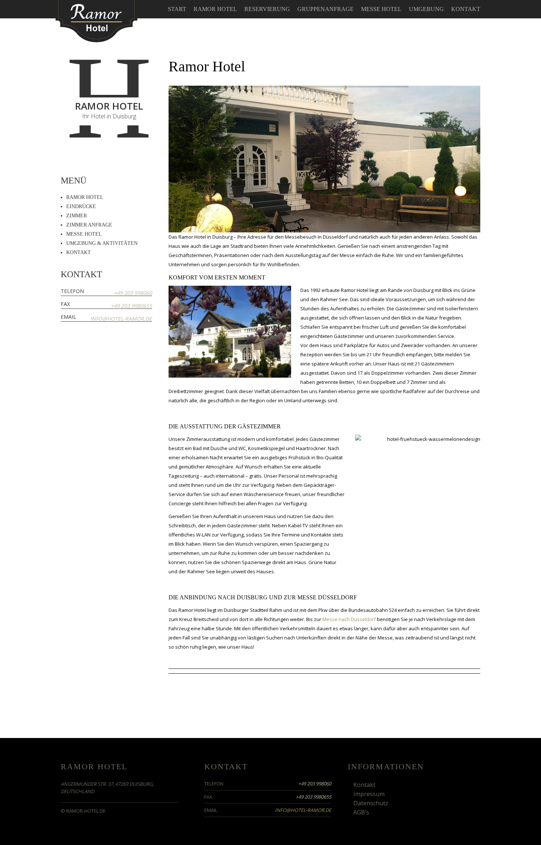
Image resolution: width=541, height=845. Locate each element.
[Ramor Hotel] (96, 20)
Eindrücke (81, 206)
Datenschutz (370, 803)
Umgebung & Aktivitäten (102, 243)
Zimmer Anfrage (89, 225)
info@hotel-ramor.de (121, 318)
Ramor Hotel (215, 9)
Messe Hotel (381, 9)
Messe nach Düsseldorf (349, 619)
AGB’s (361, 812)
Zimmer (76, 215)
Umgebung (426, 9)
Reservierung (267, 9)
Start (177, 9)
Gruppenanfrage (325, 9)
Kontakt (465, 9)
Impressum (369, 794)
